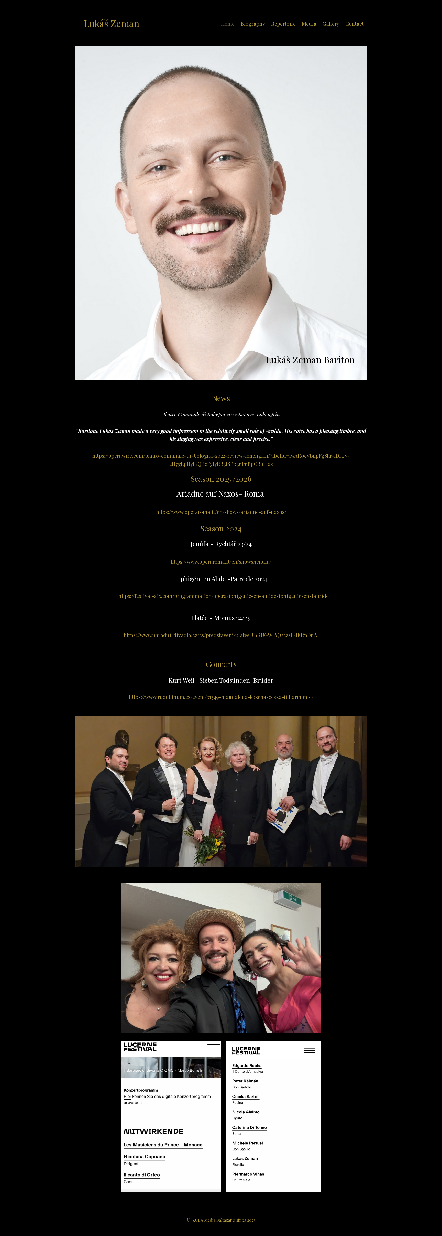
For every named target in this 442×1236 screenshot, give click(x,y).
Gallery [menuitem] (331, 23)
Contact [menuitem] (354, 23)
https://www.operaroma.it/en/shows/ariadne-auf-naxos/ (221, 511)
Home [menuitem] (228, 23)
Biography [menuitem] (253, 23)
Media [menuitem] (309, 23)
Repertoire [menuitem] (283, 23)
